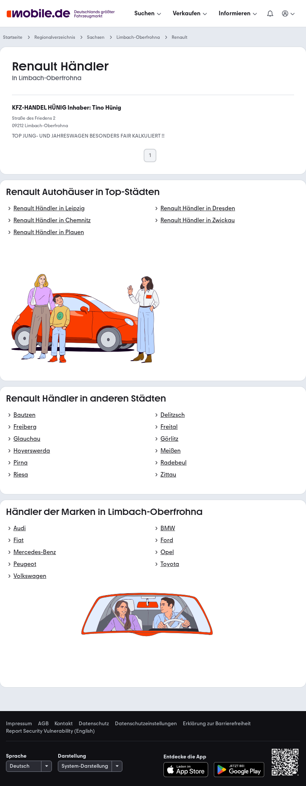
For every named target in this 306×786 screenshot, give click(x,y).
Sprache (16, 756)
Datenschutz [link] (94, 724)
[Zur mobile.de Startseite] (67, 13)
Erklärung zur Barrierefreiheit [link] (217, 724)
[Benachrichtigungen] (270, 13)
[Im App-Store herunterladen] (187, 769)
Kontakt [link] (63, 724)
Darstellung (72, 756)
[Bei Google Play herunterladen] (239, 769)
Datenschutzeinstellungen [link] (146, 724)
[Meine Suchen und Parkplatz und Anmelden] (288, 13)
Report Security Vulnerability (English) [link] (50, 731)
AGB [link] (43, 724)
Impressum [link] (19, 724)
